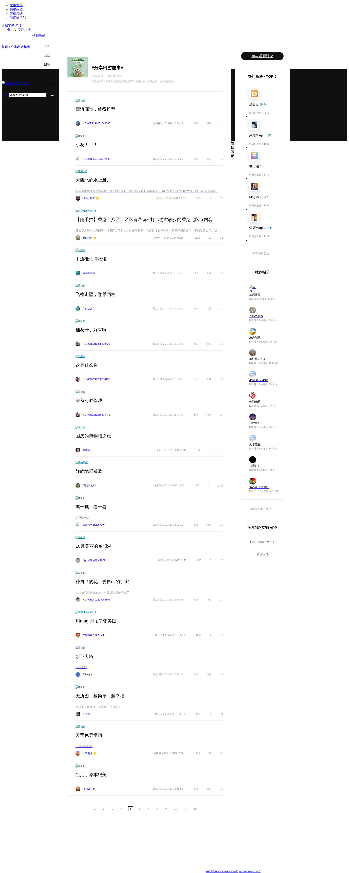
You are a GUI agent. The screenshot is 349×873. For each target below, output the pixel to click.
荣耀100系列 (96, 854)
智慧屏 (209, 844)
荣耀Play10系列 (156, 844)
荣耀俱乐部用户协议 (100, 868)
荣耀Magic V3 (67, 854)
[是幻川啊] (95, 238)
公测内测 (181, 835)
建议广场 (50, 83)
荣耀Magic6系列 (87, 612)
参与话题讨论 (262, 56)
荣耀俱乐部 (18, 18)
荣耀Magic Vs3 (67, 859)
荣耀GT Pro (153, 849)
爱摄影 (81, 100)
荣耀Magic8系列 (68, 835)
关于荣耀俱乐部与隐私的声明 (127, 868)
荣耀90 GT (94, 859)
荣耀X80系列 (154, 835)
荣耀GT (151, 854)
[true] (52, 95)
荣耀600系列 (96, 830)
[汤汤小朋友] (97, 198)
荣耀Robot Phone (157, 830)
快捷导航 (39, 36)
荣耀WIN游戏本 (126, 844)
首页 (47, 46)
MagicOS (182, 830)
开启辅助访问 (11, 25)
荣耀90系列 (95, 864)
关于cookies (150, 868)
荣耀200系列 (96, 849)
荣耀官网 (16, 5)
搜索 (5, 95)
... (185, 808)
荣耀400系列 (96, 840)
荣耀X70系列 (154, 864)
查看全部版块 (260, 253)
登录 (10, 29)
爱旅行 (81, 427)
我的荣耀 (83, 462)
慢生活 (81, 537)
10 (175, 808)
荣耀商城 (16, 9)
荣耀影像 (50, 73)
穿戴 (208, 840)
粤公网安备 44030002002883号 (222, 871)
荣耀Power (153, 840)
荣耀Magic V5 (67, 840)
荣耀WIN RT (124, 835)
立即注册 (24, 29)
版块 (47, 64)
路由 (208, 854)
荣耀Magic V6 (67, 830)
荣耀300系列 (96, 844)
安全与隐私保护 (185, 840)
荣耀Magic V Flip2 (69, 844)
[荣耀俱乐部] (15, 83)
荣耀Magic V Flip (68, 864)
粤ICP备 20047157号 (250, 871)
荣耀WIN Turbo (126, 840)
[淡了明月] (95, 754)
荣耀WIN (122, 830)
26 (194, 808)
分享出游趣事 (20, 47)
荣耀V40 (82, 171)
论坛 (47, 55)
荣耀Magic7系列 (68, 849)
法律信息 (161, 868)
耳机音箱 (210, 849)
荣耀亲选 (16, 13)
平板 (208, 835)
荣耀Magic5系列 (87, 210)
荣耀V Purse (154, 859)
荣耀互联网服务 (243, 830)
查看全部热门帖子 (260, 509)
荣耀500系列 (96, 835)
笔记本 (209, 830)
